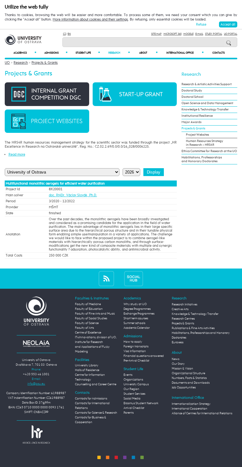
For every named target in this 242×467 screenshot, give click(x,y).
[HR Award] (36, 434)
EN (69, 34)
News (175, 359)
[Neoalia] (36, 343)
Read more (17, 154)
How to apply (133, 341)
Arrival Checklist (134, 408)
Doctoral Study (192, 90)
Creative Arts (180, 309)
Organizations (133, 379)
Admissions (55, 52)
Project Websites (197, 134)
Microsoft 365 (173, 34)
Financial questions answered (144, 356)
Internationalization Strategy (191, 403)
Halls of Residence (87, 370)
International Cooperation (189, 408)
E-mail (199, 34)
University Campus (136, 384)
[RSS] (106, 278)
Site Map (156, 34)
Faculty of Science (87, 323)
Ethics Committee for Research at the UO (209, 151)
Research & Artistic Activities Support (207, 84)
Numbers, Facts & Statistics (189, 378)
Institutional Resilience (197, 115)
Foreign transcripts (136, 346)
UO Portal (230, 34)
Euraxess (177, 342)
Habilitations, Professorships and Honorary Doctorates (202, 159)
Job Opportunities (184, 387)
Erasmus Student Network (141, 403)
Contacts (218, 53)
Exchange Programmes (139, 313)
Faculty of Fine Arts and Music (95, 313)
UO (7, 62)
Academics (25, 52)
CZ (64, 34)
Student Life (88, 52)
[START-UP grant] (135, 94)
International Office (185, 52)
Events (128, 374)
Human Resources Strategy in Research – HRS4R (204, 142)
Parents (129, 412)
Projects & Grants (45, 62)
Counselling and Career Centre (95, 384)
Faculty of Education (89, 308)
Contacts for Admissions (91, 398)
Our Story (178, 363)
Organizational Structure (188, 373)
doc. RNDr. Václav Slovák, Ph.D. (73, 195)
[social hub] (133, 278)
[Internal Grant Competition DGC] (47, 94)
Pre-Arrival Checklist (136, 360)
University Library (86, 365)
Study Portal (213, 34)
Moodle (188, 34)
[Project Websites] (47, 121)
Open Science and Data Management (207, 103)
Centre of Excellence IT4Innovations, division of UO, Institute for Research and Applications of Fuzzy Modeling (96, 342)
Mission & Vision (182, 368)
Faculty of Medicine (88, 304)
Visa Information (135, 351)
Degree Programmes (137, 308)
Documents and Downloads (191, 382)
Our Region (131, 389)
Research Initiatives (184, 304)
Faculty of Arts (84, 327)
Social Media (132, 398)
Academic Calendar (137, 327)
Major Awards (191, 122)
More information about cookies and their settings (90, 19)
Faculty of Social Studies (91, 318)
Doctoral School (192, 96)
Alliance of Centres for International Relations (202, 413)
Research (119, 52)
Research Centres (183, 318)
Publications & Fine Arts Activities (193, 328)
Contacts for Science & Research (96, 412)
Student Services (134, 393)
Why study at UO (135, 304)
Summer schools (134, 323)
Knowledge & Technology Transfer (205, 109)
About (148, 52)
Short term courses (136, 318)
